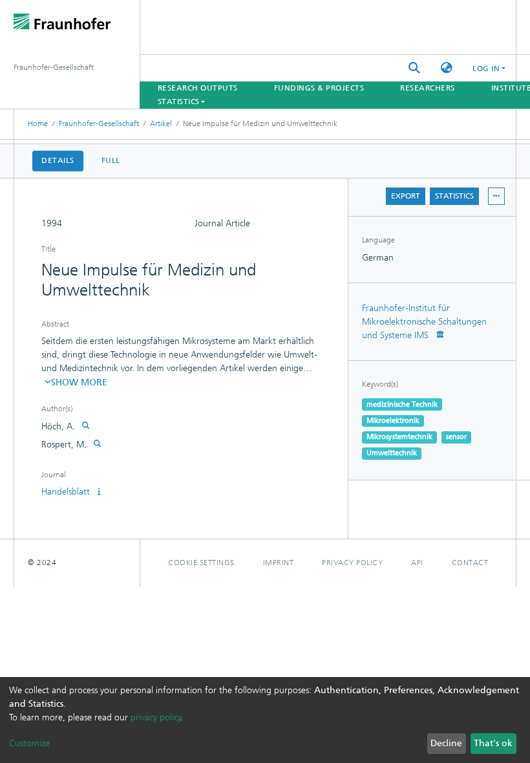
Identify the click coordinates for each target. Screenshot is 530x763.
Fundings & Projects (319, 87)
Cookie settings (201, 562)
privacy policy (156, 717)
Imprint (278, 562)
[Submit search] (414, 68)
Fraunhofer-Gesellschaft (99, 123)
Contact (470, 562)
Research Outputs (198, 87)
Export (405, 195)
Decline (446, 743)
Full (110, 160)
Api (417, 562)
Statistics (454, 195)
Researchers (427, 87)
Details (57, 160)
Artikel (161, 123)
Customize (29, 743)
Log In (486, 68)
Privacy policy (352, 562)
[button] (447, 68)
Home (38, 123)
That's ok (493, 743)
